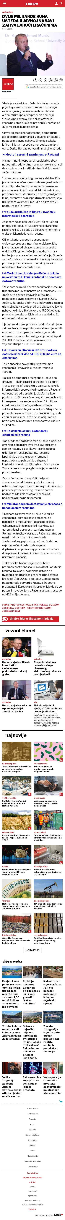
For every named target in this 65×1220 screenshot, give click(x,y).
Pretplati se (32, 1173)
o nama (32, 1187)
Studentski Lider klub (32, 1161)
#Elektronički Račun (39, 608)
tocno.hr (32, 1209)
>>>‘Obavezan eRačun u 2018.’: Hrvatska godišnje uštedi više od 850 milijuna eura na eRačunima (31, 353)
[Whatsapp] (56, 80)
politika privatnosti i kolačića (32, 1205)
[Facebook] (35, 80)
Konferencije (32, 1167)
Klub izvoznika (32, 1156)
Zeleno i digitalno (32, 1135)
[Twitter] (40, 80)
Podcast (32, 1145)
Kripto (32, 1124)
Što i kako (32, 1130)
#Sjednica (8, 608)
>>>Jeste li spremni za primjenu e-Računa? (30, 154)
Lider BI (32, 1151)
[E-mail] (50, 80)
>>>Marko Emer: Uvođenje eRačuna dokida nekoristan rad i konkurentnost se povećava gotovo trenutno (31, 277)
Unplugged (32, 1140)
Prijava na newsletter (32, 1178)
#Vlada (43, 605)
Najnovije (16, 735)
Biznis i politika (32, 1108)
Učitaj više (32, 950)
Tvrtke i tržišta (32, 1114)
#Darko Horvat (11, 611)
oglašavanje (32, 1196)
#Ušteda (20, 608)
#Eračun (54, 605)
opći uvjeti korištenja (33, 1200)
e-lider (32, 1182)
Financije (32, 1119)
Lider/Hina (6, 91)
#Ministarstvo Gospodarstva (20, 605)
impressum (32, 1191)
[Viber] (61, 80)
